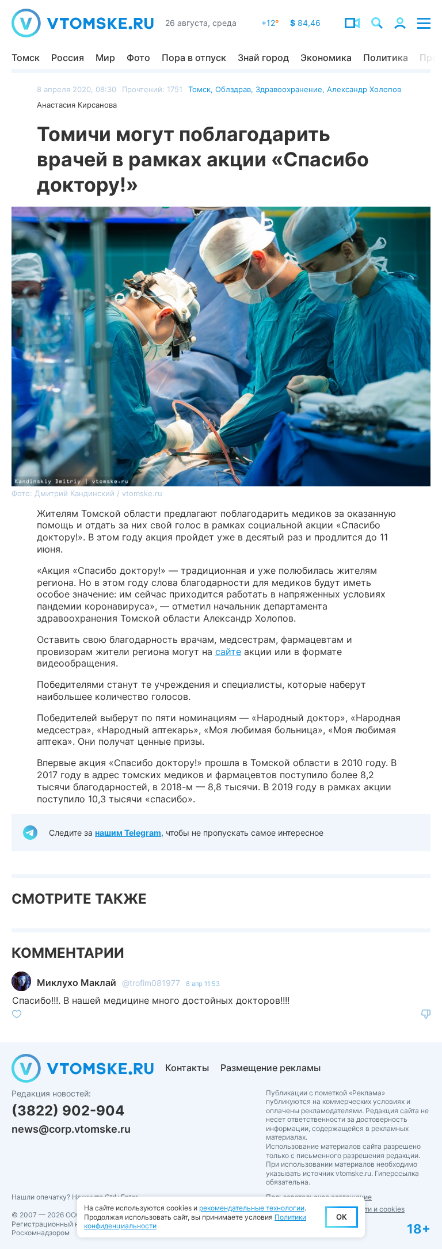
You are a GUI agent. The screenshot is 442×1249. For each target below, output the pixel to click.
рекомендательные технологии (251, 1208)
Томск (26, 57)
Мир (105, 57)
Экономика (326, 57)
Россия (67, 57)
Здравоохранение (289, 89)
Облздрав (233, 89)
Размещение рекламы (270, 1067)
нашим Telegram (128, 832)
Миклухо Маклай (76, 982)
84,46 (305, 23)
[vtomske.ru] (83, 23)
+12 (270, 23)
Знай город (263, 57)
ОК (341, 1216)
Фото (138, 57)
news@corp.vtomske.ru (71, 1129)
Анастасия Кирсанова (77, 104)
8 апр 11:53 (203, 984)
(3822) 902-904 (68, 1110)
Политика (385, 57)
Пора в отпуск (194, 57)
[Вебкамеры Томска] (352, 23)
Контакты (187, 1067)
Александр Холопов (364, 89)
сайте (228, 651)
